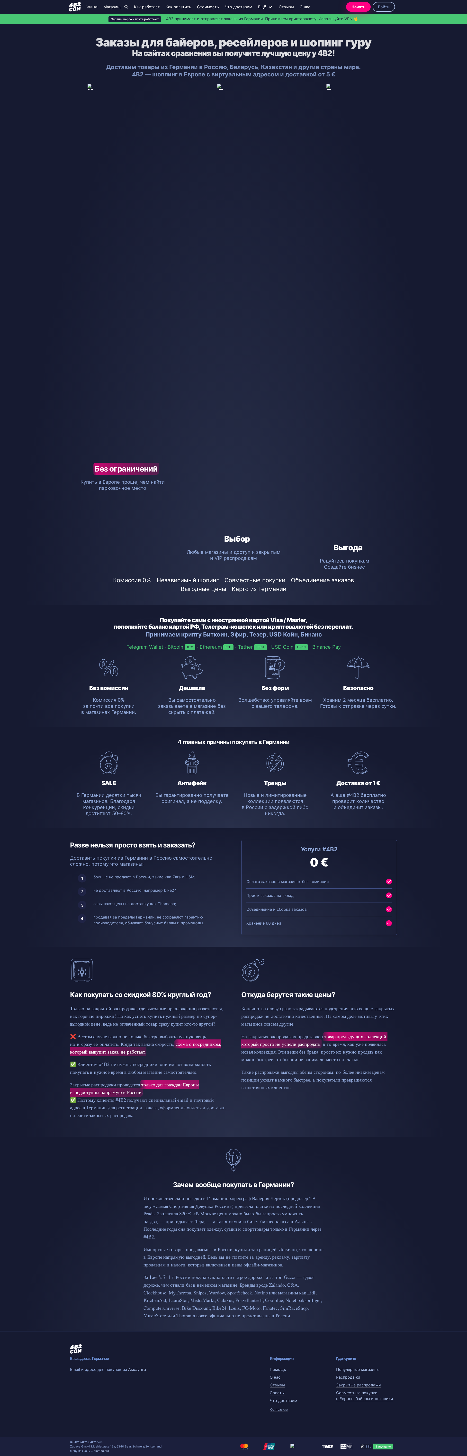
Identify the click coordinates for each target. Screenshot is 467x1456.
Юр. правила (279, 1409)
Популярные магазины (357, 1369)
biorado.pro (101, 1451)
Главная (92, 7)
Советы (277, 1392)
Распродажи (348, 1377)
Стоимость (208, 6)
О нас (305, 6)
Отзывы (286, 6)
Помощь (278, 1369)
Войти (384, 6)
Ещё (262, 6)
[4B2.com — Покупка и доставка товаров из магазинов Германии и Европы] (75, 7)
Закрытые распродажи (358, 1385)
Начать (358, 6)
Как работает (147, 6)
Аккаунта (137, 1369)
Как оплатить (178, 6)
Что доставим (238, 6)
